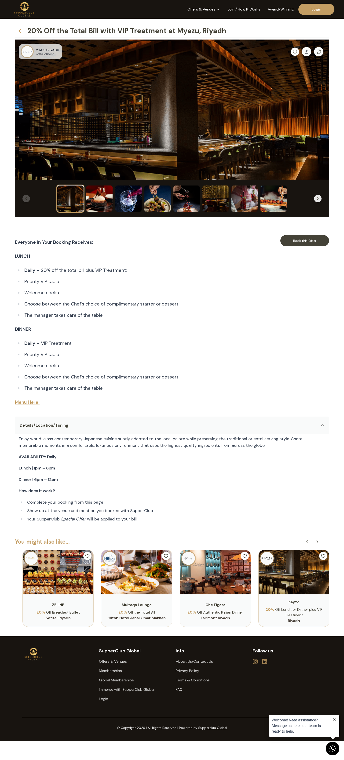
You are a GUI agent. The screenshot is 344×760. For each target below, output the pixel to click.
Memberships (110, 670)
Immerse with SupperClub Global (126, 689)
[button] (172, 425)
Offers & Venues (113, 661)
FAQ (179, 689)
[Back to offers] (19, 31)
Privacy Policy (187, 670)
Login (316, 9)
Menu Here (27, 402)
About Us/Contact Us (194, 661)
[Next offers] (317, 542)
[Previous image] (26, 198)
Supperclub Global (212, 728)
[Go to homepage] (56, 654)
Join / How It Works (243, 9)
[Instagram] (264, 661)
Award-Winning (281, 9)
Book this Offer (304, 241)
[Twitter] (255, 661)
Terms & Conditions (193, 680)
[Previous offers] (307, 542)
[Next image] (318, 198)
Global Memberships (116, 680)
